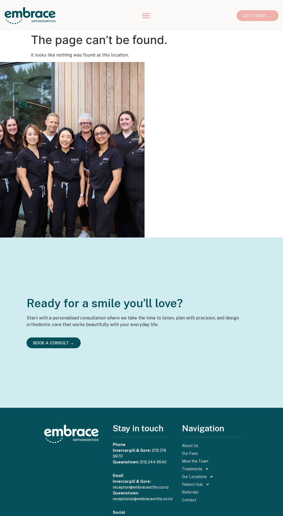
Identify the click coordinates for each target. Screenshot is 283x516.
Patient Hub (192, 484)
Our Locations (194, 476)
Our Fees (190, 453)
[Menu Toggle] (146, 15)
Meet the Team (195, 461)
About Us (190, 445)
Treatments (192, 469)
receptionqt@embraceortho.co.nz (143, 499)
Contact (189, 500)
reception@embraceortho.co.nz (141, 487)
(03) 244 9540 (153, 462)
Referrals (190, 492)
